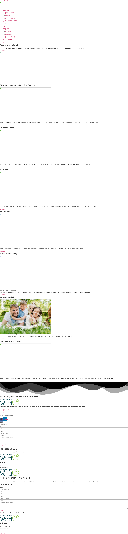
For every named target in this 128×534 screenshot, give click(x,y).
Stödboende (8, 17)
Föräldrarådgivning (10, 18)
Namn (1, 422)
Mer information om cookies (54, 530)
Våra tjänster (6, 10)
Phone (1, 431)
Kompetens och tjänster (11, 20)
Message (2, 435)
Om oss (4, 23)
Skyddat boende (9, 12)
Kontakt (5, 25)
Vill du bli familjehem (8, 21)
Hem (4, 9)
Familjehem (8, 13)
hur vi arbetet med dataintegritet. (72, 530)
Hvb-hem (7, 15)
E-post (1, 426)
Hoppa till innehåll (4, 0)
